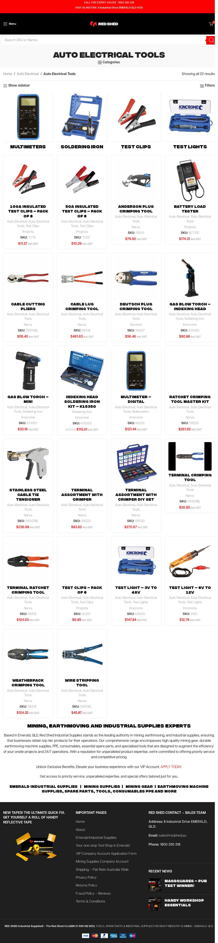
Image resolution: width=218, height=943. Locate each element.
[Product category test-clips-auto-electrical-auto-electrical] (136, 121)
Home (7, 74)
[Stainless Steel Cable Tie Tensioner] (28, 464)
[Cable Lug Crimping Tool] (82, 278)
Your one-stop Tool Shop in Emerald (102, 846)
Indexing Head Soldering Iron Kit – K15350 (82, 401)
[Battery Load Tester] (190, 180)
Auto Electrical (28, 74)
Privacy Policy (86, 877)
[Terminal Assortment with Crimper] (82, 464)
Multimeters (140, 412)
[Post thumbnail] (155, 884)
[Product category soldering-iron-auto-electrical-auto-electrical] (82, 121)
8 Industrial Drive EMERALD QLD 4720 (120, 8)
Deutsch (136, 325)
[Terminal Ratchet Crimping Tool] (28, 561)
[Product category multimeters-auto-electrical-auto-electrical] (28, 121)
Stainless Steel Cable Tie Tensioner (28, 494)
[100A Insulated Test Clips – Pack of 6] (28, 180)
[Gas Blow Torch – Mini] (28, 371)
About (80, 830)
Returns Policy (86, 885)
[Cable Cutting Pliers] (28, 278)
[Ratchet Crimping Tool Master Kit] (190, 371)
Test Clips (32, 226)
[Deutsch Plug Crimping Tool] (136, 278)
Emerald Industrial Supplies (96, 838)
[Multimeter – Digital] (136, 371)
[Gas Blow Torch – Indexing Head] (190, 278)
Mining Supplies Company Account (102, 861)
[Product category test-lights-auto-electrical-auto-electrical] (190, 121)
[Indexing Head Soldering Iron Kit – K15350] (82, 371)
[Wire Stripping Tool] (82, 654)
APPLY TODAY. (171, 767)
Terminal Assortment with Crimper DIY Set (136, 494)
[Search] (211, 40)
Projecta (28, 232)
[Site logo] (109, 24)
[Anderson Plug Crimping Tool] (136, 180)
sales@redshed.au (172, 835)
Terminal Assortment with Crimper (82, 494)
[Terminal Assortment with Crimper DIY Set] (136, 464)
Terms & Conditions (90, 901)
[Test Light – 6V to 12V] (190, 561)
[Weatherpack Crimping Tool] (28, 654)
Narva (136, 227)
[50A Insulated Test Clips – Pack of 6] (82, 180)
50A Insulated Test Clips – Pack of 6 (82, 211)
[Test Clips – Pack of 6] (82, 561)
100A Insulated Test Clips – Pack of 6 (28, 211)
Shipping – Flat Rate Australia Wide (102, 870)
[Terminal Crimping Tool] (190, 456)
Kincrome (190, 325)
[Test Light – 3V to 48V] (136, 561)
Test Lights (140, 602)
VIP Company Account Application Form (106, 854)
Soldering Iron (194, 319)
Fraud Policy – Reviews (93, 893)
